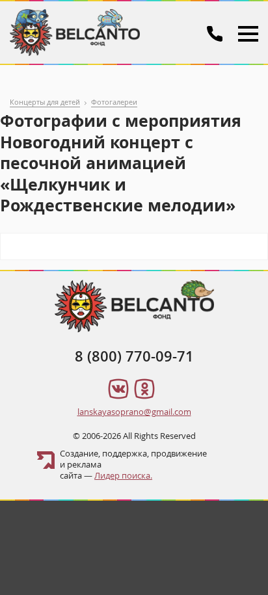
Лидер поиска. (123, 475)
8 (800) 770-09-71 (134, 356)
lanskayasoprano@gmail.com (134, 411)
